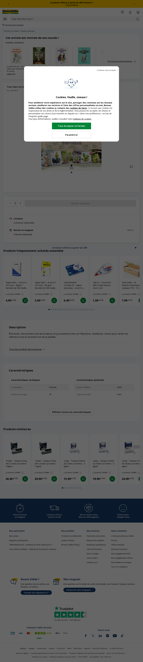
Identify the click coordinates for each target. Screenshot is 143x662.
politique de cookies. (82, 119)
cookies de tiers (78, 108)
